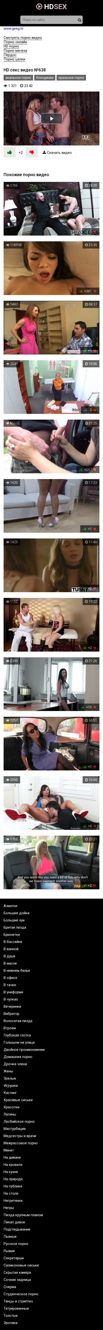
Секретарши (14, 1258)
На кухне (11, 1172)
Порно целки (14, 59)
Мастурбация (15, 1129)
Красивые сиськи (18, 1100)
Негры (9, 1208)
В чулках (11, 999)
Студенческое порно (21, 1294)
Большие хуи (14, 920)
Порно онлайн (15, 42)
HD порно (11, 46)
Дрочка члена (15, 1064)
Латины (10, 1114)
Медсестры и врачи (20, 1136)
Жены (8, 1071)
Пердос (10, 55)
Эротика (10, 1323)
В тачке (10, 985)
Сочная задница (17, 1280)
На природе (13, 1179)
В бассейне (13, 942)
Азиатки (10, 906)
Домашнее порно (18, 1057)
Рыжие (9, 1251)
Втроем (10, 1028)
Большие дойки (16, 913)
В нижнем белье (17, 970)
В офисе (10, 978)
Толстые (11, 1315)
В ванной (11, 949)
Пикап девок (14, 1222)
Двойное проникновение (24, 1049)
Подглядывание (17, 1229)
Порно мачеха (15, 50)
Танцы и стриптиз (18, 1301)
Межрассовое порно (21, 1143)
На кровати (13, 1164)
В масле (10, 963)
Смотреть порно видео (23, 37)
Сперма (10, 1287)
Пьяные (10, 1236)
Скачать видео (59, 152)
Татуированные (16, 1308)
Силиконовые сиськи (21, 1265)
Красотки (11, 1107)
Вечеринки (12, 1006)
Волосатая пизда (18, 1021)
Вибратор (11, 1014)
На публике (13, 1186)
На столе (11, 1193)
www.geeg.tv (13, 28)
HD (54, 6)
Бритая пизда (15, 927)
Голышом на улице (19, 1042)
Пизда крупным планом (23, 1215)
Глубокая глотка (17, 1035)
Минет (9, 1150)
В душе (9, 956)
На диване (12, 1157)
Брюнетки (12, 934)
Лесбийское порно (19, 1121)
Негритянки (13, 1200)
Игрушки (11, 1085)
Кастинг (10, 1093)
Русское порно (16, 1244)
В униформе (13, 992)
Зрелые (10, 1078)
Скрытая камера (17, 1272)
